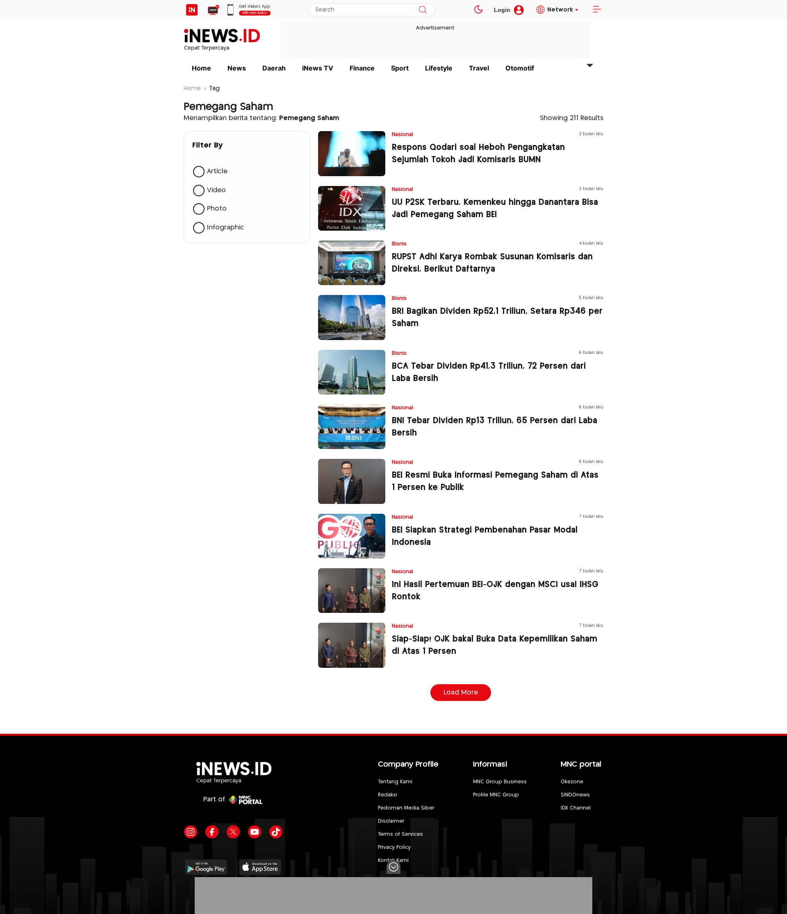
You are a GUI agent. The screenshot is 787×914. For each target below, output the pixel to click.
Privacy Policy (394, 847)
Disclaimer (391, 821)
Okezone (572, 782)
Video (216, 190)
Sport (400, 68)
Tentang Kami (395, 782)
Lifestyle (439, 68)
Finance (362, 68)
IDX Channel (576, 808)
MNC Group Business (500, 782)
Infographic (225, 228)
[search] (422, 10)
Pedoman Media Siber (406, 808)
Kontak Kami (393, 860)
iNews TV (317, 68)
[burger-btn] (596, 9)
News (236, 68)
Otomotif (519, 68)
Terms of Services (400, 834)
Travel (479, 68)
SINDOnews (575, 795)
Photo (217, 209)
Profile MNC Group (496, 795)
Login (502, 10)
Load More (461, 692)
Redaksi (387, 795)
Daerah (274, 68)
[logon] (192, 10)
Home (201, 68)
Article (217, 171)
